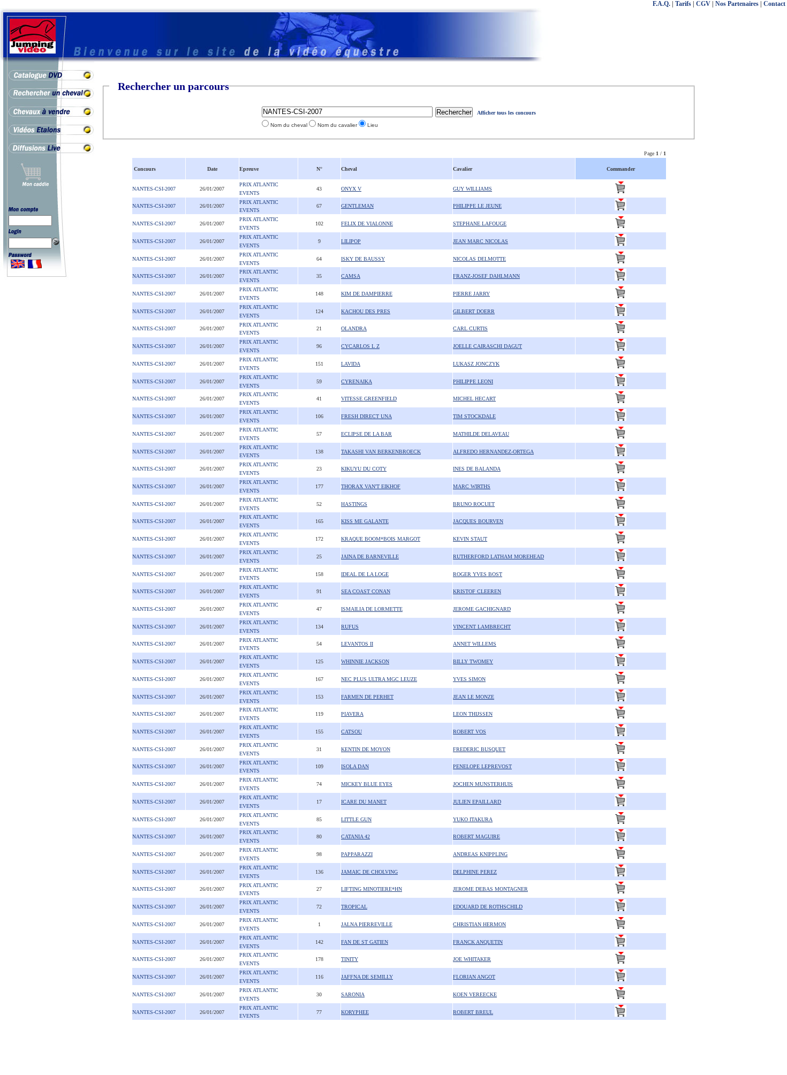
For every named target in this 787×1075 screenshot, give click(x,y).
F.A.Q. (661, 3)
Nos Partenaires (737, 3)
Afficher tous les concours (506, 113)
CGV (703, 3)
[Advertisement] (744, 241)
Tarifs (683, 3)
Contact (774, 3)
